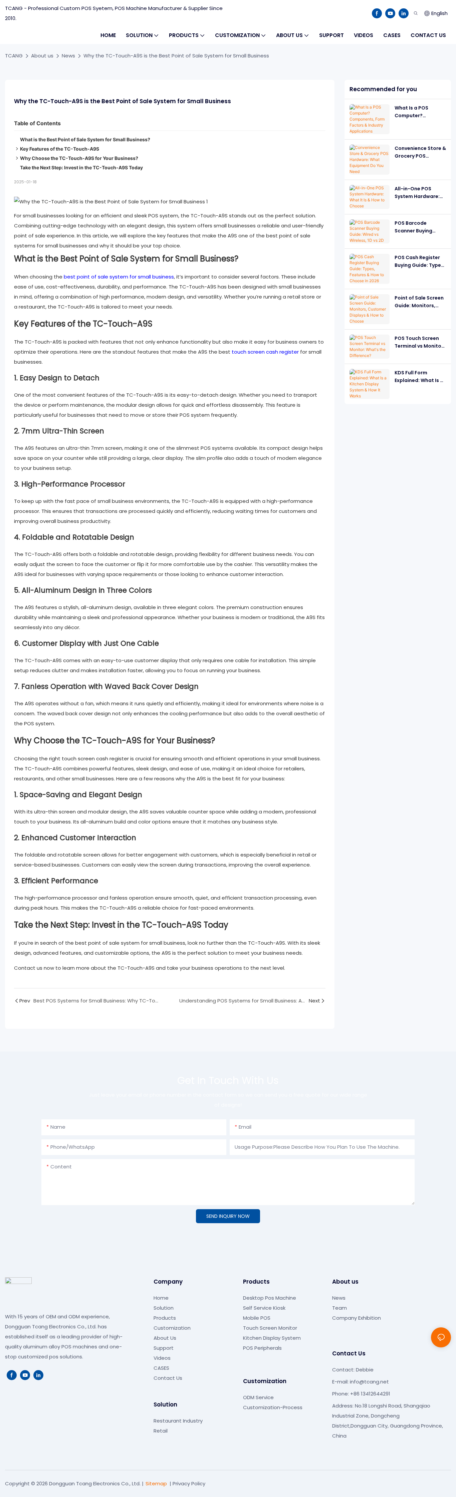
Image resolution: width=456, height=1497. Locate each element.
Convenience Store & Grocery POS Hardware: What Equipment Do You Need (420, 152)
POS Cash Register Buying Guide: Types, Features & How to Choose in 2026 (420, 261)
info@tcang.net (369, 1381)
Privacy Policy (189, 1483)
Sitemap (156, 1483)
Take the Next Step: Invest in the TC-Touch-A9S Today (81, 167)
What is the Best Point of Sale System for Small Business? (85, 139)
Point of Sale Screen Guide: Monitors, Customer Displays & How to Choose (420, 302)
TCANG (14, 55)
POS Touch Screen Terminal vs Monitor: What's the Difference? (420, 342)
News (68, 55)
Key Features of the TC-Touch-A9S (59, 149)
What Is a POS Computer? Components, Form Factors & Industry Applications (418, 112)
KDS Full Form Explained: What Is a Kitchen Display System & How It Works (419, 376)
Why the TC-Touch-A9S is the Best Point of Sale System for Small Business (176, 55)
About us (42, 55)
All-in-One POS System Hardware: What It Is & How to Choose (418, 192)
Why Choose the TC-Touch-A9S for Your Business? (79, 158)
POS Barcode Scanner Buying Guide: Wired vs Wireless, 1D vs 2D (416, 227)
